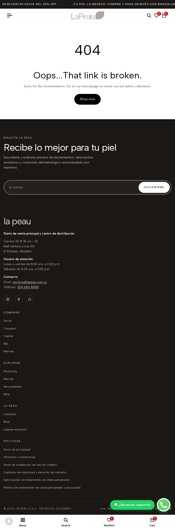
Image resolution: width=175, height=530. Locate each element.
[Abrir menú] (11, 15)
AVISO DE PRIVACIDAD (17, 449)
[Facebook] (19, 299)
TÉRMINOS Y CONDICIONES (19, 457)
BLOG (7, 394)
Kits (6, 343)
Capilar (8, 336)
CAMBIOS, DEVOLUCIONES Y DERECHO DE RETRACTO (35, 472)
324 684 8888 (28, 287)
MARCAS (8, 378)
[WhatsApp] (30, 299)
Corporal (9, 328)
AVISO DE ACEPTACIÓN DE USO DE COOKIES (30, 464)
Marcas (8, 351)
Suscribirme (154, 187)
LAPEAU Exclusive (15, 429)
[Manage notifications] (9, 521)
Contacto (10, 414)
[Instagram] (8, 299)
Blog (7, 421)
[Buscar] (149, 15)
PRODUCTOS (10, 371)
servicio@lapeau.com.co (30, 282)
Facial (7, 320)
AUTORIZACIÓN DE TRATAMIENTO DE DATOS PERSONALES (36, 479)
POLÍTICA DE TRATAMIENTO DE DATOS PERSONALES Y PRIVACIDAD (42, 487)
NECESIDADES (12, 386)
